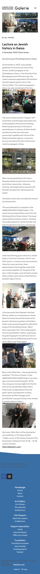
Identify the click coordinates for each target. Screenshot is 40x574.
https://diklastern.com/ (11, 447)
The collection (20, 507)
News (20, 493)
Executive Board (20, 532)
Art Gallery (20, 501)
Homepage (20, 487)
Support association (20, 526)
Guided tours (20, 510)
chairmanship (20, 546)
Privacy (24, 569)
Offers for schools (20, 535)
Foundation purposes (20, 543)
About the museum (20, 518)
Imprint (17, 569)
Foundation (20, 540)
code (19, 564)
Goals (20, 529)
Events (20, 490)
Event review (24, 52)
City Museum (20, 515)
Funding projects (20, 549)
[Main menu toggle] (35, 8)
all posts (9, 38)
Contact (20, 496)
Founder (20, 552)
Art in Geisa (20, 504)
